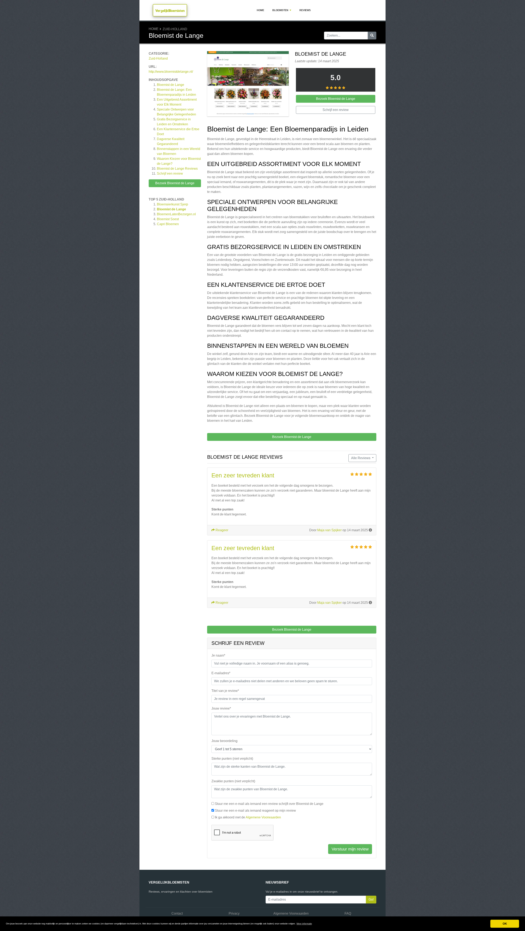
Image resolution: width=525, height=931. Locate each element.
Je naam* (218, 655)
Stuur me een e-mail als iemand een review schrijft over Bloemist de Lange (269, 803)
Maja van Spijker (329, 530)
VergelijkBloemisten (170, 10)
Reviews (305, 10)
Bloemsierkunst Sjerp (172, 204)
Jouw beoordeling (224, 741)
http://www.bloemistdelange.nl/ (171, 71)
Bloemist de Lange (170, 84)
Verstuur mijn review (350, 849)
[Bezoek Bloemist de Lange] (248, 84)
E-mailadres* (220, 673)
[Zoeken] (372, 35)
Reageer (221, 530)
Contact (177, 913)
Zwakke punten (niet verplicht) (233, 781)
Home (260, 10)
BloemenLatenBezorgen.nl (176, 214)
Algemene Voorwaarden (263, 817)
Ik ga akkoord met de (248, 817)
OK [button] (505, 923)
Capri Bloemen (168, 224)
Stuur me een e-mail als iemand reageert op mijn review (255, 810)
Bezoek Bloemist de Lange (174, 183)
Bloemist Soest (168, 219)
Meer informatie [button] (304, 923)
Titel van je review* (225, 690)
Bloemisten (280, 10)
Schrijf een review (170, 173)
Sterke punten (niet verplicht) (232, 758)
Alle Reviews (361, 458)
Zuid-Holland (175, 29)
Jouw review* (221, 708)
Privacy (234, 913)
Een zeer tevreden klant (242, 475)
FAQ (348, 913)
